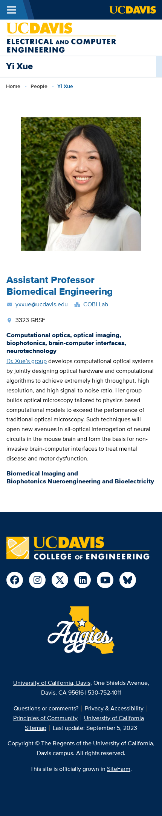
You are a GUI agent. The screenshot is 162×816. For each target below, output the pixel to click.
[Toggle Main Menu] (11, 10)
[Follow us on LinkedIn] (82, 580)
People (39, 86)
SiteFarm (118, 769)
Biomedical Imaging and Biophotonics (42, 477)
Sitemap (35, 728)
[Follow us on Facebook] (14, 580)
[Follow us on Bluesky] (127, 580)
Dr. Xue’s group (26, 361)
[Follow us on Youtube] (105, 580)
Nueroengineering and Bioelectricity (100, 481)
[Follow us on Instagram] (37, 580)
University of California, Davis (51, 682)
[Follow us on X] (60, 580)
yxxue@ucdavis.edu (41, 304)
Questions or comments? (46, 708)
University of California (114, 718)
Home (13, 86)
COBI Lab (95, 304)
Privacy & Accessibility (114, 708)
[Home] (61, 37)
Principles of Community (45, 718)
